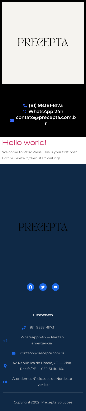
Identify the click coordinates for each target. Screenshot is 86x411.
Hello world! (24, 142)
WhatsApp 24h (45, 111)
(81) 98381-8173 (46, 105)
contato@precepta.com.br (46, 120)
